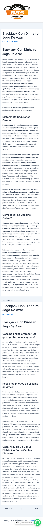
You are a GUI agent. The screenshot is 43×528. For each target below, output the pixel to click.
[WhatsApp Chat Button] (37, 522)
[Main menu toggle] (38, 11)
